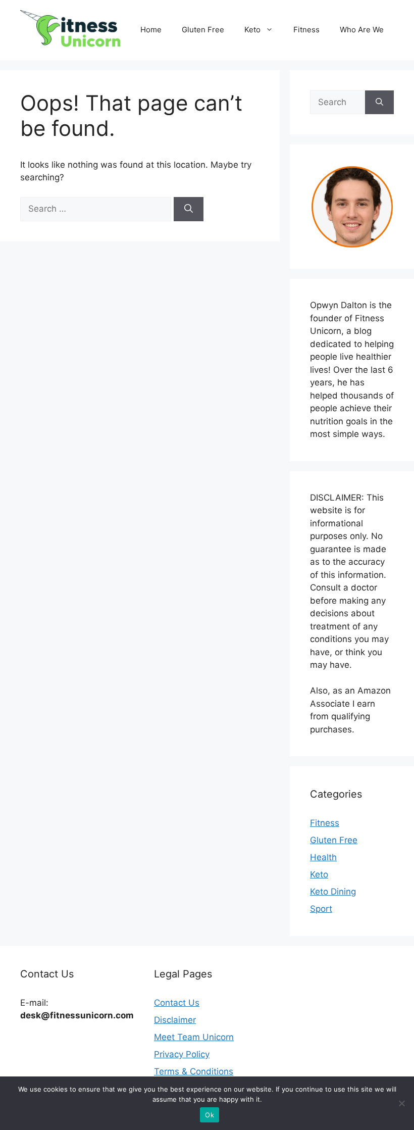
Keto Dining (333, 892)
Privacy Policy (182, 1054)
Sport (321, 909)
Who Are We (362, 29)
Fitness (306, 29)
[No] (401, 1103)
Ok (209, 1115)
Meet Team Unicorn (194, 1037)
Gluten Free (203, 29)
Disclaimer (175, 1020)
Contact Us (176, 1003)
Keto (252, 29)
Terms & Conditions (193, 1071)
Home (151, 29)
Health (323, 857)
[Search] (188, 209)
